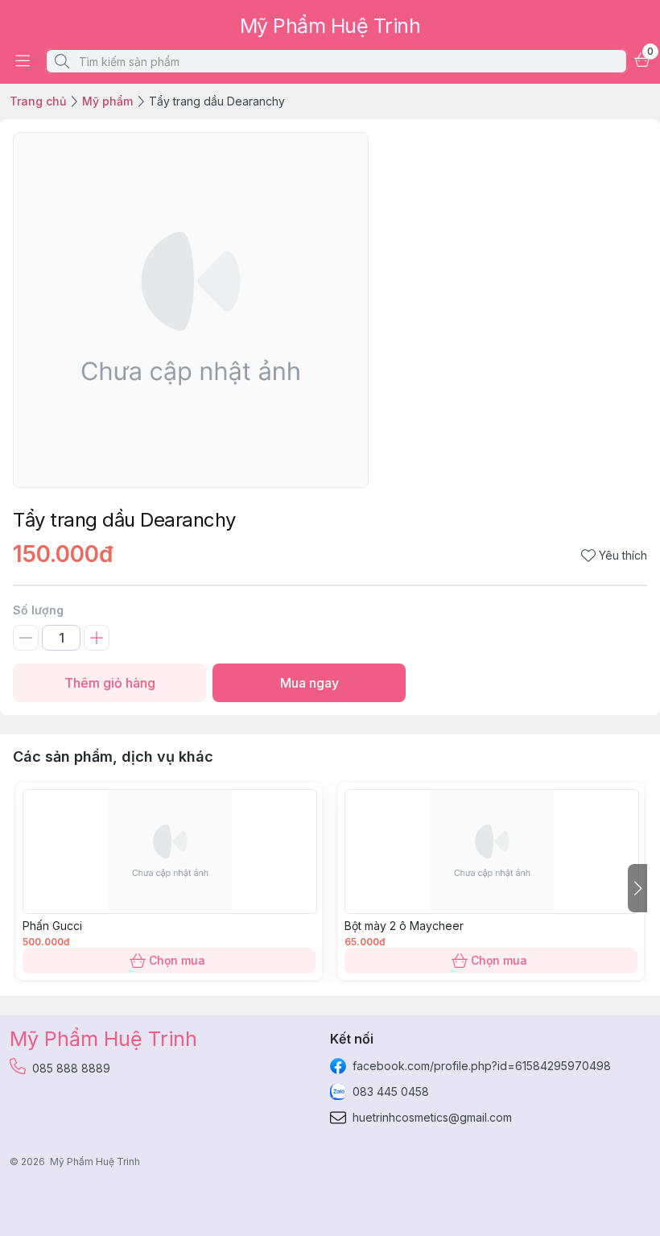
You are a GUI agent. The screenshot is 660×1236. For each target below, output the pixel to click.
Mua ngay (309, 683)
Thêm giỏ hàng (109, 683)
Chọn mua (177, 960)
